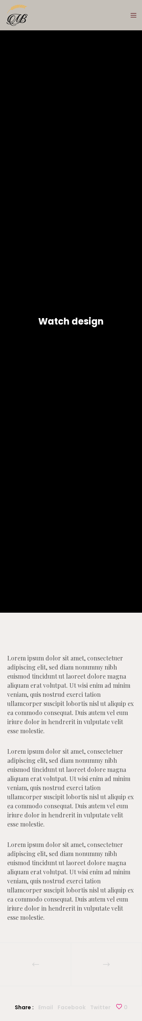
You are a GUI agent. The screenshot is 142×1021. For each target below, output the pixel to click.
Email (45, 1007)
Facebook (72, 1007)
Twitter (100, 1007)
